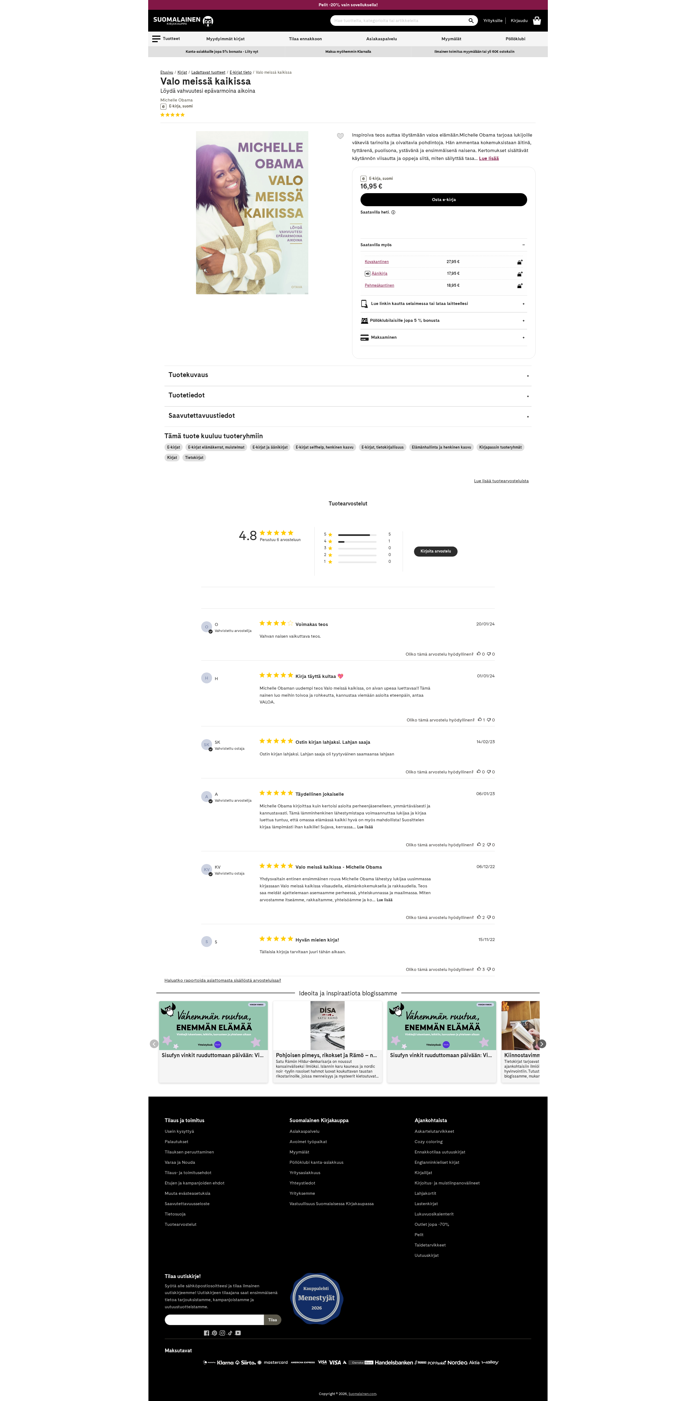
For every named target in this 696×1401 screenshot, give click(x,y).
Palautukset (176, 1141)
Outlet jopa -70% (432, 1224)
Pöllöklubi (516, 38)
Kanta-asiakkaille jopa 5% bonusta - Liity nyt (222, 52)
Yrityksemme (302, 1193)
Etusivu (166, 72)
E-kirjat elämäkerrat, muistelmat (216, 447)
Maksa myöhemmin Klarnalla (348, 52)
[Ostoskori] (537, 20)
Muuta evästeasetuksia (187, 1193)
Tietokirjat (194, 457)
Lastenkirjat (426, 1203)
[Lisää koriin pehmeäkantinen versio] (520, 285)
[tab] (348, 376)
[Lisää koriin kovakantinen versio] (520, 262)
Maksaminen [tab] (383, 337)
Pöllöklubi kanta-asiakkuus (316, 1162)
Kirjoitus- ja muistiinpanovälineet (447, 1183)
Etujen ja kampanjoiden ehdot (195, 1183)
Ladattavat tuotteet (208, 72)
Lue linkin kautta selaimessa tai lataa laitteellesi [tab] (419, 303)
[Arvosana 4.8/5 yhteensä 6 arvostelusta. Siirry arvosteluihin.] (173, 115)
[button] (166, 39)
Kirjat (182, 72)
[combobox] (404, 20)
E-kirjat (173, 447)
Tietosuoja (175, 1214)
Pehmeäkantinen (379, 285)
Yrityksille (493, 20)
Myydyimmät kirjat (225, 38)
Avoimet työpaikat (308, 1141)
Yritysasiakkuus (305, 1172)
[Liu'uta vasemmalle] (154, 1043)
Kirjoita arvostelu (436, 551)
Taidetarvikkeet (430, 1245)
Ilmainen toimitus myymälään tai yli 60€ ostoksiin (474, 52)
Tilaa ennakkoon (305, 38)
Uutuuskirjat (427, 1255)
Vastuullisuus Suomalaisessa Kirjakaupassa (332, 1203)
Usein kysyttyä (179, 1131)
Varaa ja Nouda (180, 1162)
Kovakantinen (377, 262)
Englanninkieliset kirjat (437, 1162)
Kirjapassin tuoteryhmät (500, 447)
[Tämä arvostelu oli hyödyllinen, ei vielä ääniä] (479, 654)
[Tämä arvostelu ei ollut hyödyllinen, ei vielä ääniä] (489, 654)
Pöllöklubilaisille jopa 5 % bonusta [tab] (405, 320)
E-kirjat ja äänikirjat (270, 447)
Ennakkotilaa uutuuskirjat (440, 1152)
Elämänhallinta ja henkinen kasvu (441, 447)
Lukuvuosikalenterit (434, 1214)
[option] (222, 51)
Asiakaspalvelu (381, 38)
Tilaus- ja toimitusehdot (188, 1172)
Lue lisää (489, 158)
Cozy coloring (429, 1141)
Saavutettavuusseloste (187, 1203)
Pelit (419, 1234)
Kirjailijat (423, 1172)
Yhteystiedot (302, 1183)
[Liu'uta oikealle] (541, 1043)
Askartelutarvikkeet (434, 1131)
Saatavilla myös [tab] (376, 244)
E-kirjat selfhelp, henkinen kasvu (324, 447)
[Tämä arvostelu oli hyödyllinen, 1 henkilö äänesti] (480, 720)
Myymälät (451, 38)
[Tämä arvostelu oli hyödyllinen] (479, 844)
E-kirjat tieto (240, 72)
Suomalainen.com (362, 1394)
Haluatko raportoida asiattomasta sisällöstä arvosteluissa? (222, 980)
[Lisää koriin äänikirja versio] (520, 274)
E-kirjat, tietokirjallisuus (383, 447)
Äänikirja (379, 273)
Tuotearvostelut (181, 1224)
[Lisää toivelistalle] (340, 136)
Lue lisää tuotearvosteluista (501, 480)
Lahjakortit (425, 1193)
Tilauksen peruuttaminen (189, 1152)
